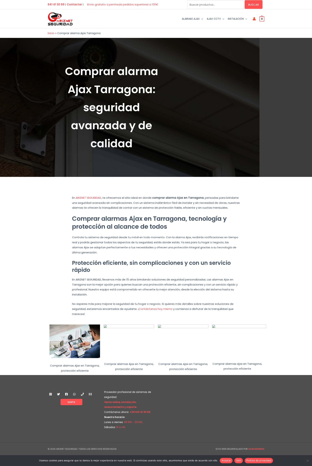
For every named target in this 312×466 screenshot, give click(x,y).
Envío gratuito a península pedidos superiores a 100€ (122, 4)
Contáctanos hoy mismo (155, 309)
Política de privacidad (258, 460)
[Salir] (307, 460)
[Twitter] (58, 394)
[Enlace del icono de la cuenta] (254, 18)
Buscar (253, 4)
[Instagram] (50, 394)
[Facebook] (66, 394)
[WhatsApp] (74, 394)
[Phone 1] (82, 394)
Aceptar (226, 460)
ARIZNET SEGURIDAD (88, 198)
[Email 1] (90, 394)
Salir (238, 460)
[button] (201, 19)
